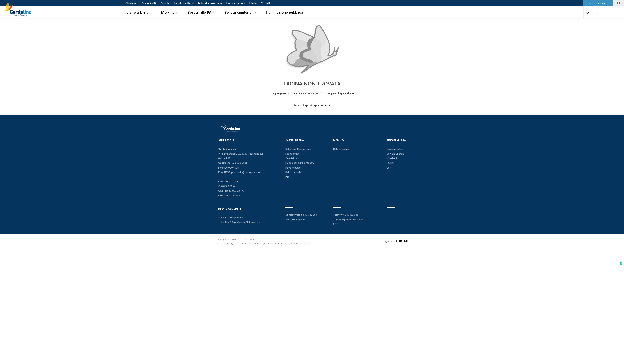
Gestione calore (395, 149)
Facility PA (392, 163)
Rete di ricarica (341, 149)
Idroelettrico (393, 158)
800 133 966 (351, 214)
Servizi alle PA (199, 12)
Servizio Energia (395, 153)
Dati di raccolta (293, 172)
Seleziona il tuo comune (298, 149)
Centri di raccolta (294, 158)
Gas (389, 167)
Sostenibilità (149, 3)
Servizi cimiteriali (238, 12)
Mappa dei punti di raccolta (300, 163)
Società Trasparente (232, 217)
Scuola (165, 3)
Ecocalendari (292, 153)
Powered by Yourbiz (300, 243)
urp (218, 243)
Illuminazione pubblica (284, 12)
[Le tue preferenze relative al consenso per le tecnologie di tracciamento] (621, 263)
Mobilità (168, 12)
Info (287, 177)
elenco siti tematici (249, 243)
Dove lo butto (292, 167)
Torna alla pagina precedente (312, 105)
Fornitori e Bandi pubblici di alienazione (198, 3)
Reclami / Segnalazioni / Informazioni (240, 222)
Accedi (601, 3)
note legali (230, 243)
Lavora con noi (235, 3)
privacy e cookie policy (274, 243)
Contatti (265, 3)
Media (253, 3)
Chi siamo (131, 3)
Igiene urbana (136, 12)
